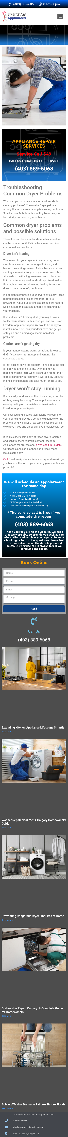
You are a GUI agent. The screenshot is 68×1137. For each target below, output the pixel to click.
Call (5, 459)
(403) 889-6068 (34, 168)
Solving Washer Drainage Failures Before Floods (33, 1104)
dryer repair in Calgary (48, 445)
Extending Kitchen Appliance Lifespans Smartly (33, 727)
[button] (60, 16)
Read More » (7, 732)
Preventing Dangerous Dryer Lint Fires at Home (33, 916)
